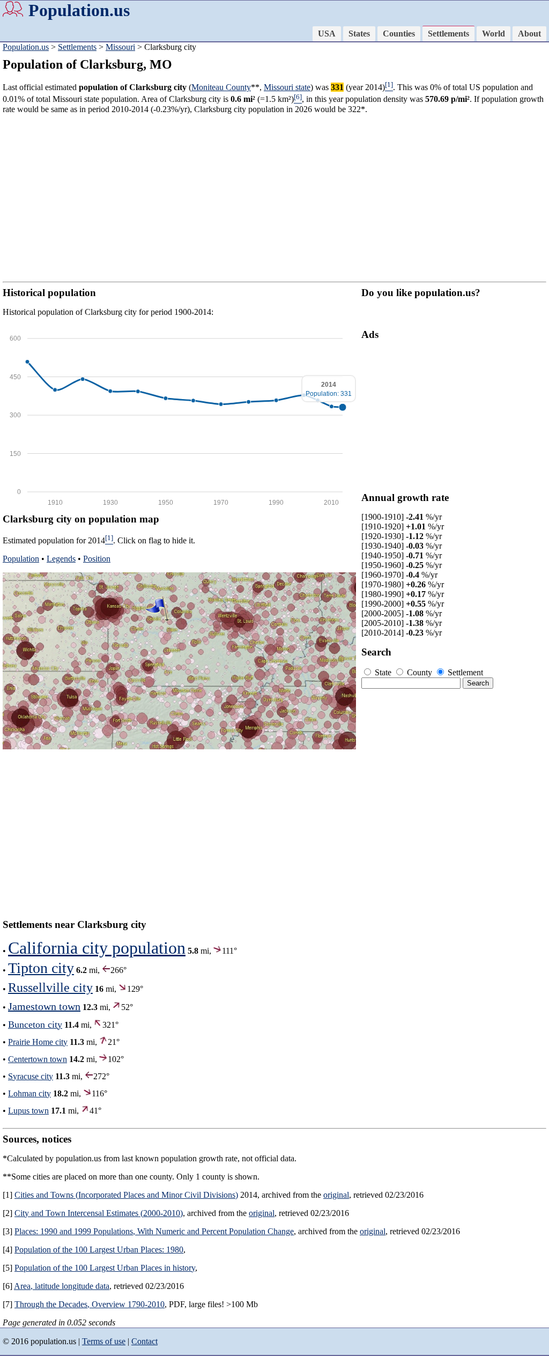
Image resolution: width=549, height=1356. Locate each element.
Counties (399, 33)
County (419, 672)
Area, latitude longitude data (61, 1286)
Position (96, 558)
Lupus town (28, 1110)
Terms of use (103, 1341)
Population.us (79, 10)
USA (327, 33)
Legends (61, 558)
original (336, 1194)
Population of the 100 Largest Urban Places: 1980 (98, 1249)
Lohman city (29, 1093)
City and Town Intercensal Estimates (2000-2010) (98, 1213)
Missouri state (287, 87)
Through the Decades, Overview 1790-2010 (89, 1304)
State (383, 672)
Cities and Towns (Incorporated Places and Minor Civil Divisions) (126, 1194)
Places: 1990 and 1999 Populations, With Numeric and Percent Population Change (154, 1231)
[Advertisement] (274, 198)
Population (21, 558)
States (359, 33)
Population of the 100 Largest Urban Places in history (104, 1267)
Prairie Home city (38, 1042)
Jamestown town (44, 1006)
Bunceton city (35, 1024)
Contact (144, 1341)
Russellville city (50, 987)
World (493, 33)
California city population (97, 947)
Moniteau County (221, 87)
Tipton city (41, 968)
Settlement (464, 672)
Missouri (120, 46)
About (529, 33)
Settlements (448, 33)
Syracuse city (30, 1076)
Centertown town (37, 1059)
